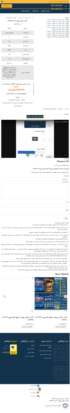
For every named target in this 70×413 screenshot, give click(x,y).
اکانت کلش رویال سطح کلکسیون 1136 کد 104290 (51, 318)
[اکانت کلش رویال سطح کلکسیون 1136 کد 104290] (50, 293)
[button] (27, 327)
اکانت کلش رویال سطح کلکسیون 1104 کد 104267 (18, 318)
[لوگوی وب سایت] (57, 5)
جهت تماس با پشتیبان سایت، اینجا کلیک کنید (59, 1)
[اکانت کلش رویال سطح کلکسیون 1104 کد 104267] (17, 293)
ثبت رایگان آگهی (6, 6)
